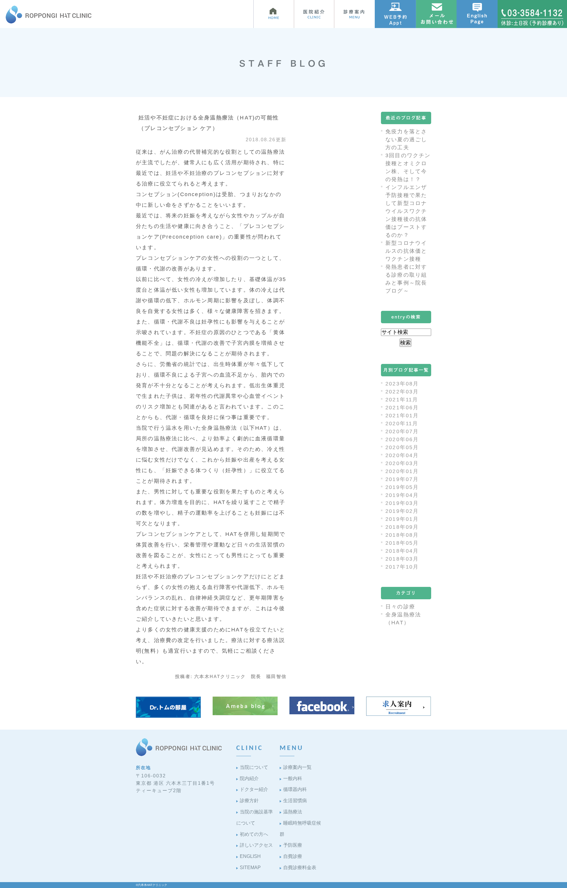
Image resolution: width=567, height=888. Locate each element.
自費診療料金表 (299, 867)
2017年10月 (402, 567)
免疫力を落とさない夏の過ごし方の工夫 (406, 139)
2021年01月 (402, 415)
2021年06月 (402, 408)
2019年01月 (402, 519)
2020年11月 (401, 423)
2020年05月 (402, 447)
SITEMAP (250, 867)
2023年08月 (402, 384)
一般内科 (292, 778)
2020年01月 (402, 471)
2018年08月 (402, 535)
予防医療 (292, 845)
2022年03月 (402, 392)
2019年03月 (402, 503)
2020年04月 (402, 455)
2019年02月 (402, 511)
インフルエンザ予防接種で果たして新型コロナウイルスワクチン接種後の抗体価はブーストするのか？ (406, 211)
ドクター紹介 (254, 789)
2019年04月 (402, 495)
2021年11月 (401, 400)
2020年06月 (402, 439)
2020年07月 (402, 431)
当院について (254, 767)
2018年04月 (402, 551)
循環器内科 (295, 789)
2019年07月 (402, 479)
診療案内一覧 (297, 767)
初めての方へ (254, 834)
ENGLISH (250, 856)
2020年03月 (402, 463)
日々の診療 (400, 607)
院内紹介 (249, 778)
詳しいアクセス (256, 845)
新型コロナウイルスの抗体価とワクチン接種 (406, 251)
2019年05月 (402, 487)
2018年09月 (402, 527)
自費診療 (292, 856)
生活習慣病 (295, 800)
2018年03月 (402, 559)
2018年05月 (402, 543)
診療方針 (249, 800)
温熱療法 (292, 811)
